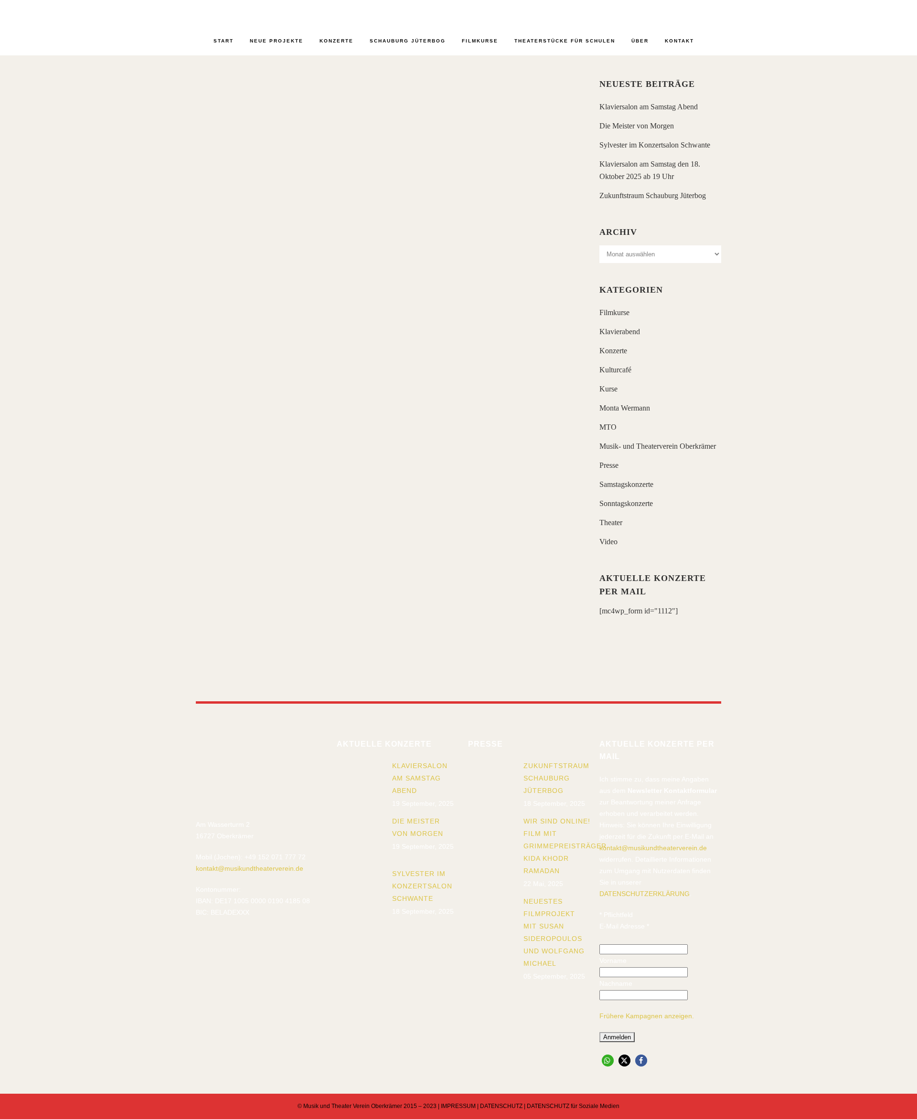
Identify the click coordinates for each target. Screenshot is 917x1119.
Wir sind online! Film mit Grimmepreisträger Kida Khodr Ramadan (565, 846)
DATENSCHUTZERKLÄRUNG (644, 893)
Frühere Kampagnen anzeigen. (646, 1016)
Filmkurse (614, 312)
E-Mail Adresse (624, 926)
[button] (608, 1060)
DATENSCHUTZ (501, 1106)
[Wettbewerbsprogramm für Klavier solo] (472, 400)
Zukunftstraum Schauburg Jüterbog (652, 195)
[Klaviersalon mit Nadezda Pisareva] (288, 131)
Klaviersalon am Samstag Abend (648, 107)
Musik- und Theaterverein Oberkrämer (657, 446)
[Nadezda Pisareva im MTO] (472, 131)
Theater (610, 522)
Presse (608, 465)
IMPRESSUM (458, 1106)
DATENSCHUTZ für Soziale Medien (573, 1106)
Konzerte (613, 351)
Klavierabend (619, 331)
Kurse (608, 389)
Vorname (613, 960)
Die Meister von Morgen (636, 126)
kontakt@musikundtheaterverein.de (249, 868)
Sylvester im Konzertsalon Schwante (654, 145)
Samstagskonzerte (626, 484)
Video (608, 542)
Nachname (615, 983)
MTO (608, 427)
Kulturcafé (615, 370)
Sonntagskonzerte (626, 503)
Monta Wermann (624, 408)
